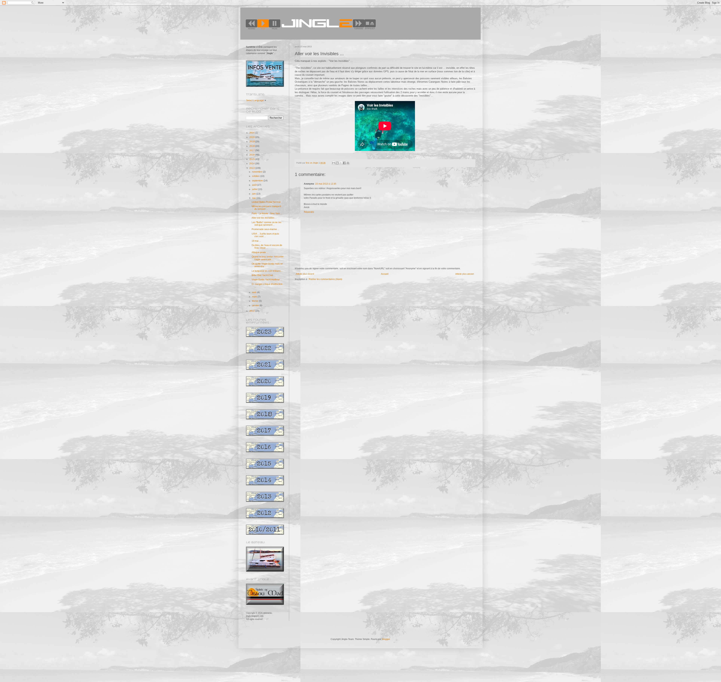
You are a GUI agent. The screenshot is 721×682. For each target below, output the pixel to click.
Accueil (384, 274)
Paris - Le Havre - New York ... (267, 213)
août (254, 185)
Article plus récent (305, 274)
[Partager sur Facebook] (344, 163)
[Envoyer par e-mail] (334, 163)
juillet (255, 189)
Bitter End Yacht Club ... (263, 275)
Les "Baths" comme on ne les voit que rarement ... (266, 223)
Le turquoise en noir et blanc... (267, 271)
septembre (257, 180)
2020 (252, 137)
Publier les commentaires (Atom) (325, 279)
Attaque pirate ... (260, 252)
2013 (252, 168)
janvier (255, 305)
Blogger (386, 639)
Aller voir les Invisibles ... (264, 218)
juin (254, 193)
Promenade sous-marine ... (265, 229)
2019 (252, 141)
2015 (252, 159)
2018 (252, 146)
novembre (257, 171)
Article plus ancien (464, 274)
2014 (252, 163)
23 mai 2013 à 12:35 (325, 184)
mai (254, 198)
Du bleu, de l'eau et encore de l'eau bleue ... (267, 246)
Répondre (309, 212)
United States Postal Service (266, 202)
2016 (252, 154)
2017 (252, 150)
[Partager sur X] (341, 163)
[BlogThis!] (337, 163)
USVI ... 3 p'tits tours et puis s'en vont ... (265, 235)
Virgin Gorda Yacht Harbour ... (267, 279)
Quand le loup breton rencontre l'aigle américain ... (268, 258)
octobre (256, 176)
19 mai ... (256, 241)
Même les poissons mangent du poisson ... (266, 207)
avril (254, 292)
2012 (252, 311)
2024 (252, 132)
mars (255, 296)
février (255, 301)
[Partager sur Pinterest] (348, 163)
